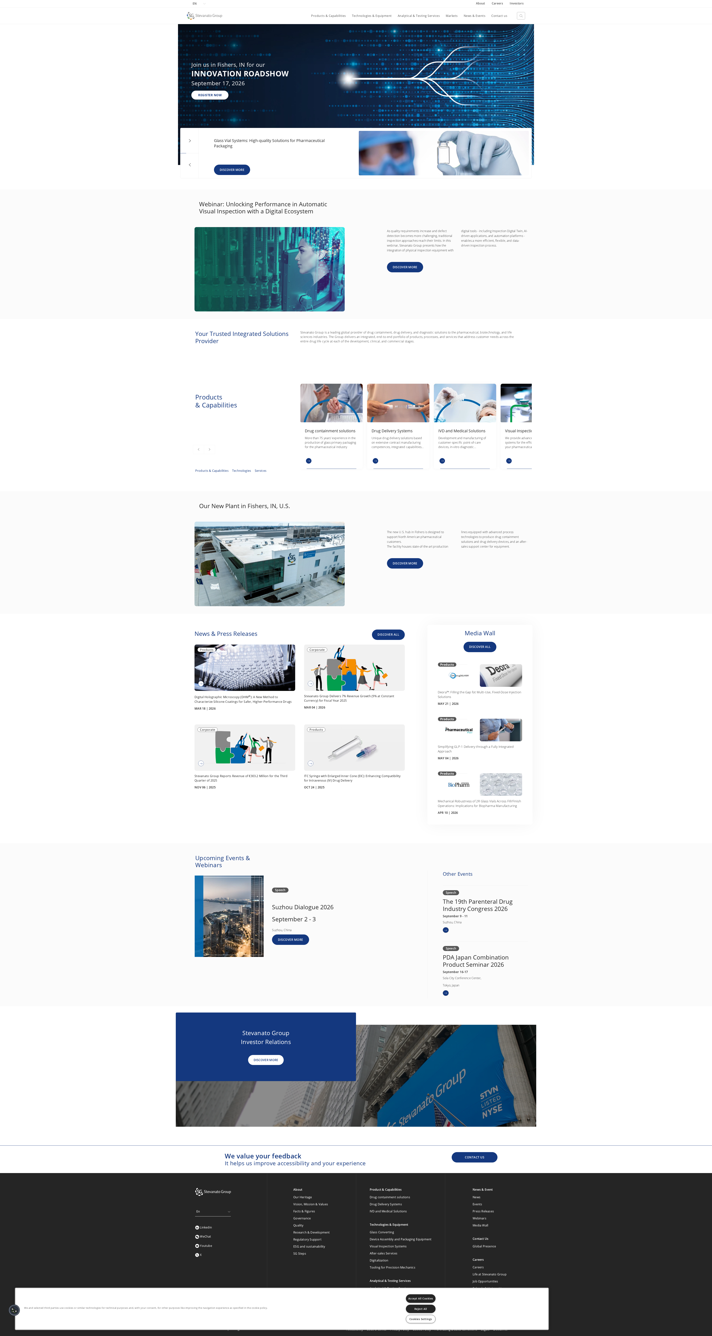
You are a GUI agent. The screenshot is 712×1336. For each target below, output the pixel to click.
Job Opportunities (485, 1281)
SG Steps (299, 1253)
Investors (517, 3)
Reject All (420, 1309)
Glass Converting (382, 1232)
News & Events (475, 16)
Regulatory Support (307, 1239)
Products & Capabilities (328, 16)
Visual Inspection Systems (388, 1246)
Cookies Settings (420, 1319)
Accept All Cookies (420, 1298)
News (476, 1197)
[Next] (190, 141)
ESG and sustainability (309, 1246)
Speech (280, 890)
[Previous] (190, 165)
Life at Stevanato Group (490, 1274)
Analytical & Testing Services (419, 16)
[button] (14, 1310)
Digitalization (379, 1260)
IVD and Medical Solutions (388, 1211)
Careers (498, 3)
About (481, 3)
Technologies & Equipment (372, 16)
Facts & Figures (304, 1211)
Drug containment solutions (390, 1197)
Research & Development (311, 1232)
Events (477, 1204)
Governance (302, 1218)
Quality (298, 1225)
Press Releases (483, 1211)
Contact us (499, 16)
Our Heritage (302, 1197)
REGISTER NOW (210, 95)
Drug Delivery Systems (386, 1204)
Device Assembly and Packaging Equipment (401, 1239)
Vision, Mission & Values (310, 1204)
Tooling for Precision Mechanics (392, 1267)
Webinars (479, 1218)
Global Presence (484, 1246)
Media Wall (480, 1225)
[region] (282, 1309)
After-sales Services (384, 1253)
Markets (452, 16)
